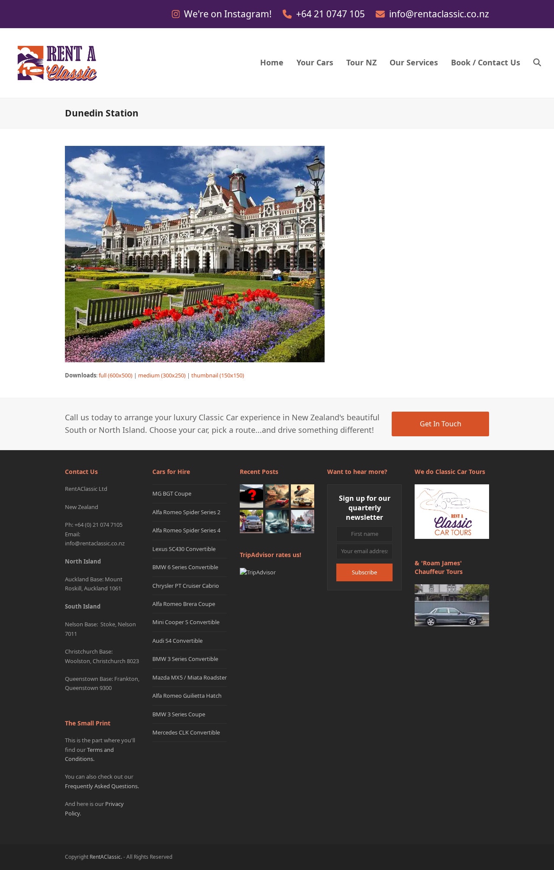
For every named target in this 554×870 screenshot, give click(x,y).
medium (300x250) (162, 375)
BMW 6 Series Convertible (185, 567)
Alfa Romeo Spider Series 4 (186, 530)
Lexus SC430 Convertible (184, 549)
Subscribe (364, 572)
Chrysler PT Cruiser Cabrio (185, 586)
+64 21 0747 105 (331, 14)
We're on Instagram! (229, 14)
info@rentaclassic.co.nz (439, 14)
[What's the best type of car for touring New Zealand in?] (251, 495)
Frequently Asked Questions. (102, 786)
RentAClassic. (106, 856)
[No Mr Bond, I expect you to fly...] (302, 495)
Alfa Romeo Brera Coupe (183, 604)
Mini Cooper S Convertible (185, 622)
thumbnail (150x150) (217, 375)
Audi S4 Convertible (177, 640)
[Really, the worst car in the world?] (277, 521)
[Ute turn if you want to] (251, 521)
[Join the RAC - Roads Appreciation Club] (277, 495)
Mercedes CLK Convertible (186, 732)
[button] (537, 63)
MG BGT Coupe (171, 493)
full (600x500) (115, 375)
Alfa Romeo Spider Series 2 (186, 512)
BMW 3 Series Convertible (185, 659)
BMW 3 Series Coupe (178, 714)
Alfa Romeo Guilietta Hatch (187, 695)
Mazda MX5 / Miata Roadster (189, 677)
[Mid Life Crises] (302, 521)
